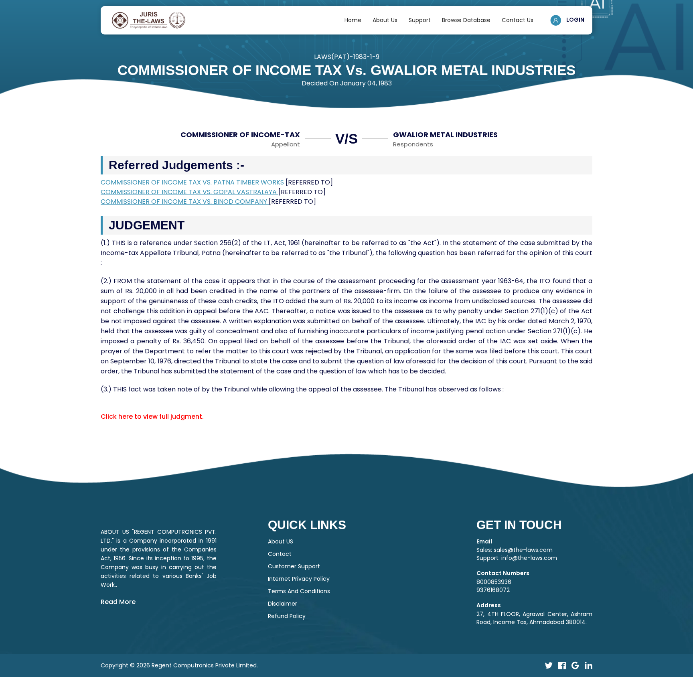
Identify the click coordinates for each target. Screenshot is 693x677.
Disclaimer (282, 603)
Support (420, 20)
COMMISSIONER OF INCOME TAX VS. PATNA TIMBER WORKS (193, 182)
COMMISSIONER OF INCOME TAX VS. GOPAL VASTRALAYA (189, 192)
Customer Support (294, 566)
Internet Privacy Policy (299, 579)
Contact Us (517, 20)
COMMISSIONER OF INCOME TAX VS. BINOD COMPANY (185, 201)
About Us (385, 20)
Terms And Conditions (299, 591)
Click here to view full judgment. (152, 416)
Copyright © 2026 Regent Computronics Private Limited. (179, 665)
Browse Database (466, 20)
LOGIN (574, 20)
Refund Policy (287, 616)
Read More (118, 601)
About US (280, 541)
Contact (280, 554)
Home (352, 20)
